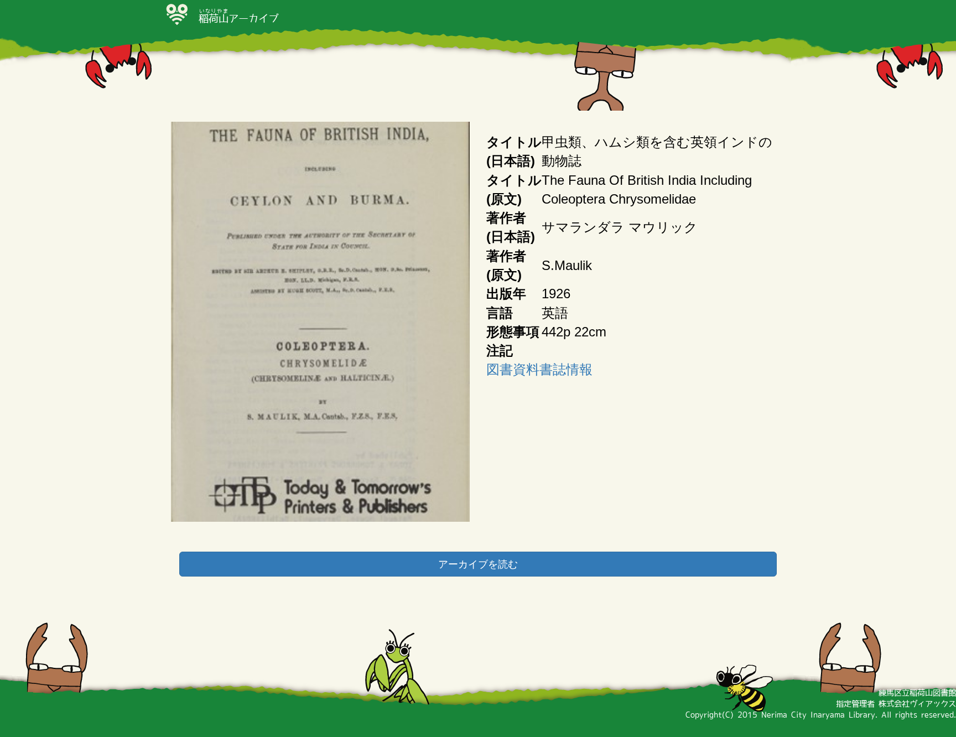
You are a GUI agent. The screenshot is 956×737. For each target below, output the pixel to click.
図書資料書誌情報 (539, 369)
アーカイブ (238, 18)
